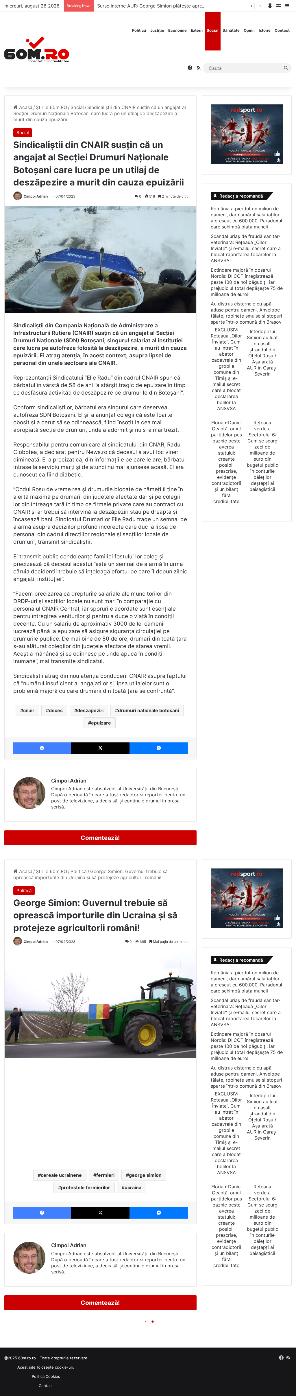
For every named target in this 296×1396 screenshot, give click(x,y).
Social (213, 30)
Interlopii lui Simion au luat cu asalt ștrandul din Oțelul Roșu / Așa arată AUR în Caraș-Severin (262, 353)
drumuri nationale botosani (148, 710)
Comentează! (100, 837)
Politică (139, 30)
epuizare (101, 723)
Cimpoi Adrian (36, 196)
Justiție (157, 30)
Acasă (25, 107)
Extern (197, 30)
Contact (282, 30)
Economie (177, 30)
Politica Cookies (46, 1376)
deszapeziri (90, 710)
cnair (28, 710)
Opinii (249, 30)
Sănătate (231, 30)
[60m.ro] (36, 49)
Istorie (265, 30)
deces (56, 710)
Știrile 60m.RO (51, 107)
